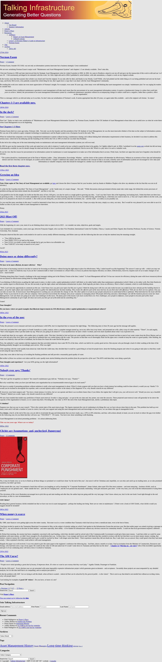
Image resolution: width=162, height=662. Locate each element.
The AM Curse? (9, 556)
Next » (21, 588)
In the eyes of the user (12, 317)
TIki (5, 45)
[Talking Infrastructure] (66, 19)
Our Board (12, 25)
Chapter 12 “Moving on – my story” (124, 546)
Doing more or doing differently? (18, 256)
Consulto (53, 661)
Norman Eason (14, 43)
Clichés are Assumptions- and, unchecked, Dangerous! (30, 430)
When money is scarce (12, 514)
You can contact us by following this (14, 598)
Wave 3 (81, 646)
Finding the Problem (24, 621)
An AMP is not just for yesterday (28, 625)
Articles (7, 29)
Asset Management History (17, 645)
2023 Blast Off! (8, 216)
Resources (8, 33)
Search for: (4, 590)
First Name (35, 607)
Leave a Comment (12, 117)
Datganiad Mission (22, 623)
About (6, 23)
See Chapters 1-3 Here (10, 127)
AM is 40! (12, 49)
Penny (2, 62)
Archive (7, 47)
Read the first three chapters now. (15, 166)
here (54, 183)
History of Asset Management (23, 37)
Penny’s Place (9, 31)
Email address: (5, 607)
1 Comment (10, 62)
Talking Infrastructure (17, 661)
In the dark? (7, 112)
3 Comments (10, 436)
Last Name (64, 607)
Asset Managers (40, 646)
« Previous (3, 588)
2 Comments (10, 375)
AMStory (12, 35)
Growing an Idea (9, 174)
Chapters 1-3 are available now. (18, 102)
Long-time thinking (60, 645)
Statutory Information (16, 27)
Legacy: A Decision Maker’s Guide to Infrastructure (27, 41)
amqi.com (140, 146)
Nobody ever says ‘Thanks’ (15, 370)
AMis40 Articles (19, 39)
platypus (75, 646)
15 (17, 588)
